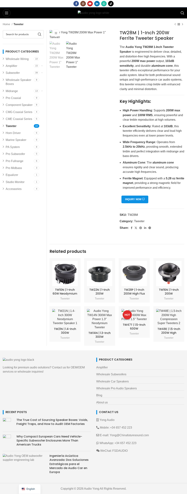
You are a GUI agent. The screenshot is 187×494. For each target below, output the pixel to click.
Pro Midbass (14, 168)
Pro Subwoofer (15, 153)
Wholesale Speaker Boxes (18, 81)
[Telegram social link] (149, 227)
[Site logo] (93, 12)
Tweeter (19, 24)
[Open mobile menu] (6, 13)
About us (102, 402)
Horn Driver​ (13, 133)
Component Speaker (19, 104)
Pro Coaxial (13, 98)
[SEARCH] (39, 34)
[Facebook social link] (76, 3)
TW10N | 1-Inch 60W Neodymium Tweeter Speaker (65, 293)
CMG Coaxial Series (19, 112)
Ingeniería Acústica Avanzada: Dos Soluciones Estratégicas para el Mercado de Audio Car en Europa (69, 464)
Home (7, 24)
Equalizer (12, 174)
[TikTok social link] (111, 3)
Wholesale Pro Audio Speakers (116, 388)
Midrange (12, 91)
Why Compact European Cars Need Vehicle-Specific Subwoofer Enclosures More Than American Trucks (49, 440)
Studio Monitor (15, 182)
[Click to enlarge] (56, 33)
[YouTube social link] (90, 3)
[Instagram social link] (83, 3)
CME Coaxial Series (19, 118)
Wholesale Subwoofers (111, 374)
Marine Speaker (16, 139)
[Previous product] (175, 24)
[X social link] (135, 227)
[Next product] (182, 24)
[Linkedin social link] (97, 3)
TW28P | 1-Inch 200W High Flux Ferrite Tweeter (134, 293)
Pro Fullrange (14, 161)
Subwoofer (13, 72)
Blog (99, 395)
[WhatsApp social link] (104, 3)
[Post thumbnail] (8, 423)
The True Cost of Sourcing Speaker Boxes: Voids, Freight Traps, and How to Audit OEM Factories (52, 422)
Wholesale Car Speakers (112, 381)
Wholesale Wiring (17, 59)
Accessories (14, 188)
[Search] (182, 13)
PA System (13, 147)
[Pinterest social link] (140, 227)
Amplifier (11, 65)
